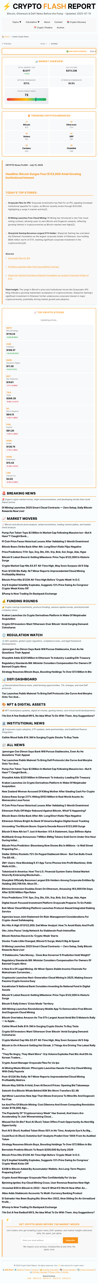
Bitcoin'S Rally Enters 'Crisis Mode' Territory (27, 1003)
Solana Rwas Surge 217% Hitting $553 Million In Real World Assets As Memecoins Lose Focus (43, 798)
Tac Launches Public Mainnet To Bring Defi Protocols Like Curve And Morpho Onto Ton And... (47, 695)
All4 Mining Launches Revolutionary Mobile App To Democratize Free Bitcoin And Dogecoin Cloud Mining (47, 1010)
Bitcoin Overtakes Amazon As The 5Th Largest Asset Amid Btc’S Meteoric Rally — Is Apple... (48, 1019)
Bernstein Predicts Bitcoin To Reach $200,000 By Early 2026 (37, 1149)
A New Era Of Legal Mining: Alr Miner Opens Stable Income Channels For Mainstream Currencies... (44, 970)
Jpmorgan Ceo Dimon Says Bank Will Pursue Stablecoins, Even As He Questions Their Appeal (42, 651)
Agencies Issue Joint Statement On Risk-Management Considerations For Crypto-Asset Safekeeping (45, 918)
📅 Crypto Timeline (43, 27)
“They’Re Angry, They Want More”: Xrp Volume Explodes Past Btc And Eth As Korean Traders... (47, 1056)
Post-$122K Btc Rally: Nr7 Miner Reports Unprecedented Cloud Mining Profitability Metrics (43, 572)
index (29, 1278)
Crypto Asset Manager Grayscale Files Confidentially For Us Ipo (39, 1177)
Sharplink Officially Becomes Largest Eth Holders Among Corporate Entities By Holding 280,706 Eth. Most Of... (48, 882)
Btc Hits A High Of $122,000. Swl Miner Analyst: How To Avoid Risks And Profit (48, 925)
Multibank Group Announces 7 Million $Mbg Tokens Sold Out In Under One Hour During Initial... (49, 838)
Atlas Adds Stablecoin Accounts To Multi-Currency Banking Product (42, 1193)
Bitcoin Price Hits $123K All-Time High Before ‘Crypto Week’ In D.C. (41, 579)
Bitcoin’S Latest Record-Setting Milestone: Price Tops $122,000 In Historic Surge (45, 559)
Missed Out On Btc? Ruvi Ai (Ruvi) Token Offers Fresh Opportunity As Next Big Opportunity (48, 1123)
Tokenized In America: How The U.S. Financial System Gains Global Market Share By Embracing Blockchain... (45, 873)
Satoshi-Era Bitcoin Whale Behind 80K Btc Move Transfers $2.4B (40, 1090)
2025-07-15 (37, 1278)
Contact (58, 22)
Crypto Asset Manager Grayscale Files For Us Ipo (30, 1062)
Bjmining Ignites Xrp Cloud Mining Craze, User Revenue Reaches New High (46, 1182)
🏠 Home (5, 37)
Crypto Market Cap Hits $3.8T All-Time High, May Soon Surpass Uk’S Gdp (45, 565)
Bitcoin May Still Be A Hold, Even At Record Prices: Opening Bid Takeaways (45, 1085)
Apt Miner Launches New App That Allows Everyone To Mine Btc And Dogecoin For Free (48, 1097)
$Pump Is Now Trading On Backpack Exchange (29, 593)
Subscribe (70, 1240)
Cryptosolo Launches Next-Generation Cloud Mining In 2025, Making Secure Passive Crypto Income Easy (47, 979)
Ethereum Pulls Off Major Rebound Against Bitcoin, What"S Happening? (44, 810)
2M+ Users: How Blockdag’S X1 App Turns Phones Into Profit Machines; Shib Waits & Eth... (47, 864)
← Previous (6, 44)
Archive (60, 27)
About (47, 22)
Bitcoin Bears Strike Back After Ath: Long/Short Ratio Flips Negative (41, 546)
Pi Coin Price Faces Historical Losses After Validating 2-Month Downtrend (45, 541)
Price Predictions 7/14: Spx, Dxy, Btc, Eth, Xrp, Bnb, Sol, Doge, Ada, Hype (44, 551)
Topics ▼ (16, 22)
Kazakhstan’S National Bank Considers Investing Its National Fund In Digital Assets (46, 988)
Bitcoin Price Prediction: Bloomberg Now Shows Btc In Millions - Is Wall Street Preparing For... (47, 847)
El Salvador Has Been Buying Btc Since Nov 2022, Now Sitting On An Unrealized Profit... (48, 1200)
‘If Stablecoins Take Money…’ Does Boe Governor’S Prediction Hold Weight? (46, 955)
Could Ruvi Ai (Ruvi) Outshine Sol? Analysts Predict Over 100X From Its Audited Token (49, 1137)
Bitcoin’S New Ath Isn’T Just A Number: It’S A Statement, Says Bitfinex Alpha (46, 831)
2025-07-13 (57, 1278)
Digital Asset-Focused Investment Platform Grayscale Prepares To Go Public (47, 902)
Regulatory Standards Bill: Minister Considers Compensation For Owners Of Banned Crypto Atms (46, 665)
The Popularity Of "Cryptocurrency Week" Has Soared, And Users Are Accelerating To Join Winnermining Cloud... (42, 1115)
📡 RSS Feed (7, 1270)
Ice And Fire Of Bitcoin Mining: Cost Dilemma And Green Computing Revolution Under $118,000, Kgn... (48, 1106)
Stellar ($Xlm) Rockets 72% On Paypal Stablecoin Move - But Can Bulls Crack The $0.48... (47, 856)
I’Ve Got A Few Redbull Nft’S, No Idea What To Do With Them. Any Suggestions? (48, 715)
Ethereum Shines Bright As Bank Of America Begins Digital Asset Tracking (45, 821)
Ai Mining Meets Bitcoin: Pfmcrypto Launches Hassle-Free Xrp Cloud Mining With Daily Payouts (47, 1069)
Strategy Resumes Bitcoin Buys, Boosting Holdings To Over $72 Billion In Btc (47, 671)
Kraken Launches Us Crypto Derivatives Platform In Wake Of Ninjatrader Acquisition (44, 617)
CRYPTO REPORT (49, 6)
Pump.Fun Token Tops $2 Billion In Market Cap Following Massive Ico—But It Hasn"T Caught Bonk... (46, 534)
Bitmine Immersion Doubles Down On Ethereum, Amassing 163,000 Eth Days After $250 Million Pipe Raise (47, 890)
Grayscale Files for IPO (19, 258)
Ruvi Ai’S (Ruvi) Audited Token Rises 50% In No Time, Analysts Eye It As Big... (47, 1130)
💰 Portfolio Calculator (49, 1270)
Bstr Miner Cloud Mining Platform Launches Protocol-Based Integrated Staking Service (48, 909)
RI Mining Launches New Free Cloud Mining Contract (33, 266)
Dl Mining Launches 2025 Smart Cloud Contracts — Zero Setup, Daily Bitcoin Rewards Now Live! (47, 509)
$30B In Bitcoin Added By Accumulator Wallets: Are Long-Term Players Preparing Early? (44, 1170)
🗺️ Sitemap (19, 1270)
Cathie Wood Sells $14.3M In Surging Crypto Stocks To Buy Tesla (40, 737)
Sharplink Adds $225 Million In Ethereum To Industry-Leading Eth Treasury (46, 657)
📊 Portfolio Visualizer (38, 1272)
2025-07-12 (66, 1278)
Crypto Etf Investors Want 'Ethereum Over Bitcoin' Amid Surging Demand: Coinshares (45, 625)
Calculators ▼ (33, 22)
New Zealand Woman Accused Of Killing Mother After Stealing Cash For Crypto (48, 791)
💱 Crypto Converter (86, 1270)
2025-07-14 (47, 1278)
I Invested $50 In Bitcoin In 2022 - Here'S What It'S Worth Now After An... (44, 1187)
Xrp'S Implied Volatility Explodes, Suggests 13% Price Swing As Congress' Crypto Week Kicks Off (45, 586)
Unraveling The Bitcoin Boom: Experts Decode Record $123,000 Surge (43, 826)
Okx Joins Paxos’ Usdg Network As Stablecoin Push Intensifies (39, 930)
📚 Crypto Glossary (76, 22)
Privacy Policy (55, 1272)
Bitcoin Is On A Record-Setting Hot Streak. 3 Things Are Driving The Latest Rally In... (48, 1047)
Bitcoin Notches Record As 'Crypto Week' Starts (30, 935)
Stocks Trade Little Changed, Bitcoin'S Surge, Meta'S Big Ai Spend (40, 941)
